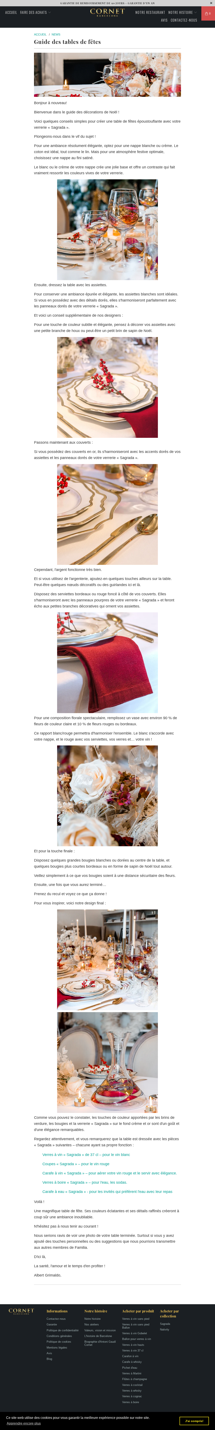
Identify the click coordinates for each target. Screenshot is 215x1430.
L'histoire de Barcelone (98, 1336)
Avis (164, 20)
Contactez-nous (184, 20)
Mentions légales (57, 1347)
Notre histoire (181, 12)
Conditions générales (59, 1336)
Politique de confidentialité (63, 1330)
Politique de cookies (59, 1341)
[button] (23, 1423)
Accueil (11, 12)
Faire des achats (34, 12)
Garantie (52, 1324)
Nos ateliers (91, 1324)
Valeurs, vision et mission (100, 1330)
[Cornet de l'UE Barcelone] (107, 13)
